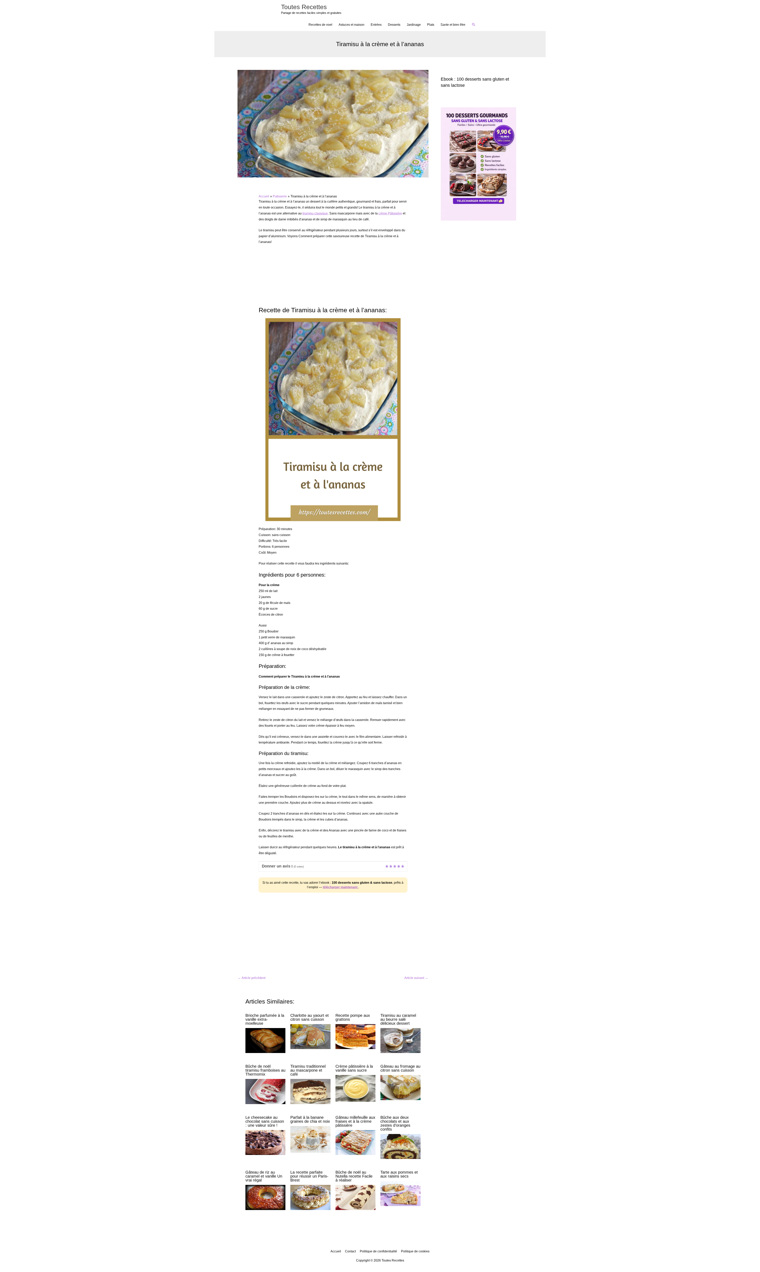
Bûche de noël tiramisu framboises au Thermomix (265, 1070)
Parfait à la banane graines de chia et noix (310, 1119)
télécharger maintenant (340, 887)
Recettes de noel (320, 24)
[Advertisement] (333, 278)
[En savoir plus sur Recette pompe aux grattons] (355, 1036)
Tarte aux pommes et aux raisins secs (399, 1174)
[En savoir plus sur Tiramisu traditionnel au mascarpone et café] (310, 1091)
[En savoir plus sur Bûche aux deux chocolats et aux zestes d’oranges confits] (400, 1146)
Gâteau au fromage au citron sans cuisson (400, 1068)
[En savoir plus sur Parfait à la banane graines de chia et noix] (310, 1139)
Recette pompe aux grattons (352, 1017)
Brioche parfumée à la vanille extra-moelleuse (264, 1019)
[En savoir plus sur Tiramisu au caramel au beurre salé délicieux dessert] (400, 1040)
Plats (430, 24)
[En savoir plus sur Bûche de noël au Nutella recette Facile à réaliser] (355, 1197)
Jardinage (414, 24)
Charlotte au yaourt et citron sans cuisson (309, 1017)
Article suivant (416, 978)
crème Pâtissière (390, 213)
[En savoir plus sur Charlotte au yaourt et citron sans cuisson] (310, 1036)
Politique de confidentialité (378, 1251)
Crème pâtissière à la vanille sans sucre (354, 1068)
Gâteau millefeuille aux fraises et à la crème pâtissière (355, 1121)
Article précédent (251, 978)
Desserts (394, 24)
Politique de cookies (415, 1251)
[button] (474, 25)
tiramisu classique (315, 213)
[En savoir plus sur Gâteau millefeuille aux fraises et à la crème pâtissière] (355, 1142)
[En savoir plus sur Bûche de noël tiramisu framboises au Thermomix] (265, 1091)
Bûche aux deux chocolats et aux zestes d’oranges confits (395, 1123)
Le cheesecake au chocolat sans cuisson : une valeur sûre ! (264, 1121)
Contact (350, 1251)
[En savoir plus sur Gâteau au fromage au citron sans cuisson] (400, 1087)
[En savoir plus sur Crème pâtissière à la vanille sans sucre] (355, 1088)
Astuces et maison (351, 24)
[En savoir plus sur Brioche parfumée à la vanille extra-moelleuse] (265, 1040)
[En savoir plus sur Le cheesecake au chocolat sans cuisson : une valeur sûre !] (265, 1142)
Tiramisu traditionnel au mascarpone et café (308, 1070)
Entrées (376, 24)
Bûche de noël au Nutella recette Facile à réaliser (353, 1176)
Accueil (336, 1251)
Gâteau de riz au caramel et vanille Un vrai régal (263, 1176)
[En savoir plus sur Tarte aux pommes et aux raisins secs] (400, 1193)
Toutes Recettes (304, 6)
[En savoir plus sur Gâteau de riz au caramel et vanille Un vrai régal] (265, 1197)
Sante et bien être (453, 24)
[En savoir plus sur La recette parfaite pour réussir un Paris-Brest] (310, 1197)
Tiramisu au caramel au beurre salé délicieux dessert (398, 1019)
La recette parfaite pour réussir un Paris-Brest (309, 1176)
